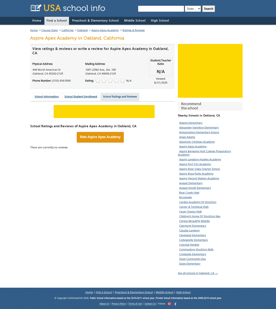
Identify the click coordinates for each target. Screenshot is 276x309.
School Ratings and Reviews (120, 96)
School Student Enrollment (80, 96)
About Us (104, 304)
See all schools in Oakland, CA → (198, 273)
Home (36, 20)
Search (208, 8)
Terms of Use (135, 304)
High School (160, 20)
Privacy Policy (119, 304)
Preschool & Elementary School (95, 20)
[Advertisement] (210, 71)
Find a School (57, 20)
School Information (47, 96)
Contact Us (150, 304)
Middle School (135, 20)
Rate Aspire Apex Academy (100, 137)
